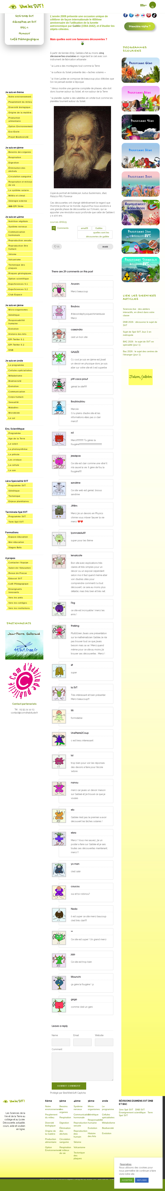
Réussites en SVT (24, 22)
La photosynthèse (18, 449)
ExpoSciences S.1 (18, 284)
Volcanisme (15, 260)
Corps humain (16, 397)
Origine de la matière (20, 113)
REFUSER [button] (142, 1180)
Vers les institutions (19, 608)
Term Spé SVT (16, 522)
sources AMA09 (58, 222)
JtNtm (74, 505)
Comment (57, 1049)
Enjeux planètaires (19, 501)
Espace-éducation (18, 537)
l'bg (73, 602)
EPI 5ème (16, 206)
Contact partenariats (24, 704)
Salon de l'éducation (20, 568)
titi (72, 710)
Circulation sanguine (20, 176)
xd (72, 432)
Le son (12, 470)
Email (76, 1035)
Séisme (12, 254)
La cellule (14, 465)
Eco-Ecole (14, 132)
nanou (74, 782)
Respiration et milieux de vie (65, 1150)
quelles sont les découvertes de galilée (97, 234)
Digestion (14, 163)
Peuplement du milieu (20, 102)
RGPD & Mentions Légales (61, 1179)
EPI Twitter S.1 (16, 339)
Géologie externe (18, 201)
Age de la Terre (17, 438)
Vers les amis (16, 598)
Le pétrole (14, 454)
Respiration (15, 157)
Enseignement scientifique (132, 1112)
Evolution (14, 329)
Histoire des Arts (17, 334)
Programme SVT (17, 485)
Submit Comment (69, 1086)
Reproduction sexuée (20, 240)
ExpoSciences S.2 (18, 289)
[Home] (26, 9)
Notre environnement (20, 97)
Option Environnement (21, 126)
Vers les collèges (18, 603)
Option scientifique (19, 279)
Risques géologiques (20, 273)
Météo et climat (17, 196)
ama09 (84, 228)
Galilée (77, 26)
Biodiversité (15, 381)
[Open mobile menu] (143, 5)
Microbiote (14, 413)
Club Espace (15, 295)
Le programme (16, 365)
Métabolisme (15, 376)
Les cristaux (15, 460)
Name (55, 1035)
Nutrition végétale (18, 221)
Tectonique (14, 496)
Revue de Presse (18, 573)
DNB (11, 350)
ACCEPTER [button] (127, 1180)
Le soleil (13, 444)
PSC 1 (24, 28)
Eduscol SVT (15, 578)
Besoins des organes (20, 152)
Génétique (14, 315)
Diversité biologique (19, 107)
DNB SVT (140, 1109)
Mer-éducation (16, 542)
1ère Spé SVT (126, 1109)
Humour (24, 33)
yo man (75, 863)
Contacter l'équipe (18, 563)
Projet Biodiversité (19, 137)
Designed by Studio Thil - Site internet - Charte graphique (99, 1179)
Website (99, 1035)
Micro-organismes (18, 310)
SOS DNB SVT (24, 16)
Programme (15, 433)
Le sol (12, 418)
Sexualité (14, 402)
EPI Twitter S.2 (16, 345)
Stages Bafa (15, 547)
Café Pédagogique (24, 39)
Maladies (13, 407)
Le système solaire (19, 190)
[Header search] (152, 7)
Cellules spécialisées (20, 370)
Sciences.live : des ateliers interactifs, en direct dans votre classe (138, 312)
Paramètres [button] (125, 1164)
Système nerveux (18, 227)
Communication (17, 392)
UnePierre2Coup (80, 732)
